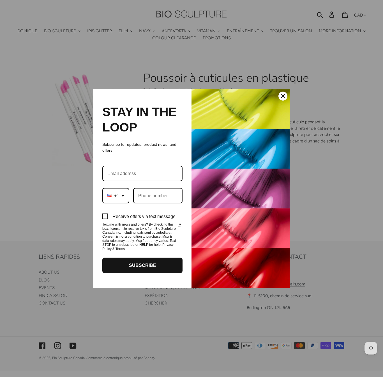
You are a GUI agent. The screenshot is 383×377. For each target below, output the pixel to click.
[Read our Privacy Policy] (179, 225)
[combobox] (115, 195)
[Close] (283, 96)
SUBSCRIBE (142, 265)
